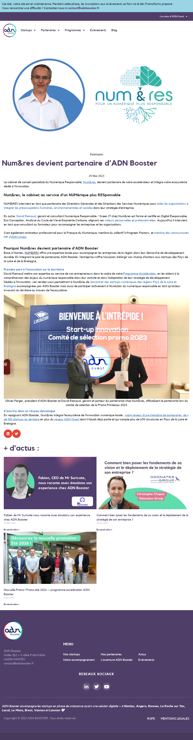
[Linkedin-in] (86, 687)
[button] (8, 433)
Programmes (73, 30)
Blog (114, 30)
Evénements (98, 30)
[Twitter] (96, 687)
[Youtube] (107, 687)
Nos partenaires (111, 654)
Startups (26, 30)
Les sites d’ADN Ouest (172, 16)
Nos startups (71, 654)
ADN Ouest (18, 237)
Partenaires (48, 30)
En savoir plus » (11, 529)
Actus (142, 654)
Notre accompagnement (79, 659)
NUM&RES (32, 252)
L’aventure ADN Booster (117, 659)
